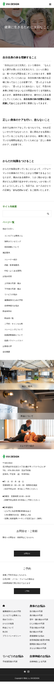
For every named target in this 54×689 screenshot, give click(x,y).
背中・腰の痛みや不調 (39, 619)
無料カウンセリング (12, 241)
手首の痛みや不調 (37, 628)
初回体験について (11, 247)
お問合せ (27, 553)
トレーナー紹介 (10, 259)
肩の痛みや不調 (36, 615)
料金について (8, 628)
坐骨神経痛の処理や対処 (40, 640)
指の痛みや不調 (36, 632)
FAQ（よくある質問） (13, 271)
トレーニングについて (13, 329)
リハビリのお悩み (13, 656)
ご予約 (27, 591)
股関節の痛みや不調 (38, 644)
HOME (4, 606)
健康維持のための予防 (13, 300)
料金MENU (7, 311)
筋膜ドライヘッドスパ (13, 340)
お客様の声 (7, 346)
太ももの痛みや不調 (38, 648)
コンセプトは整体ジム (13, 236)
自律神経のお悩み (11, 306)
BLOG (5, 632)
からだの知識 (8, 624)
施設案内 (6, 253)
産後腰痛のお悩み (37, 636)
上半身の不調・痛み (12, 283)
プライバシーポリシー (12, 636)
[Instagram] (28, 671)
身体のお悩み (37, 606)
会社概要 (6, 352)
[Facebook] (24, 671)
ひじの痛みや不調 (37, 624)
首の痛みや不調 (36, 611)
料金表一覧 (9, 318)
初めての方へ (8, 229)
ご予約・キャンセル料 (13, 324)
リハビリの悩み (10, 294)
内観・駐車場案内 (11, 265)
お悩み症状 (7, 276)
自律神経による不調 (38, 661)
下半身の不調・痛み (12, 289)
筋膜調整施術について (13, 335)
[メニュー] (50, 4)
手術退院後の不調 (10, 661)
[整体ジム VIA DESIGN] (11, 4)
